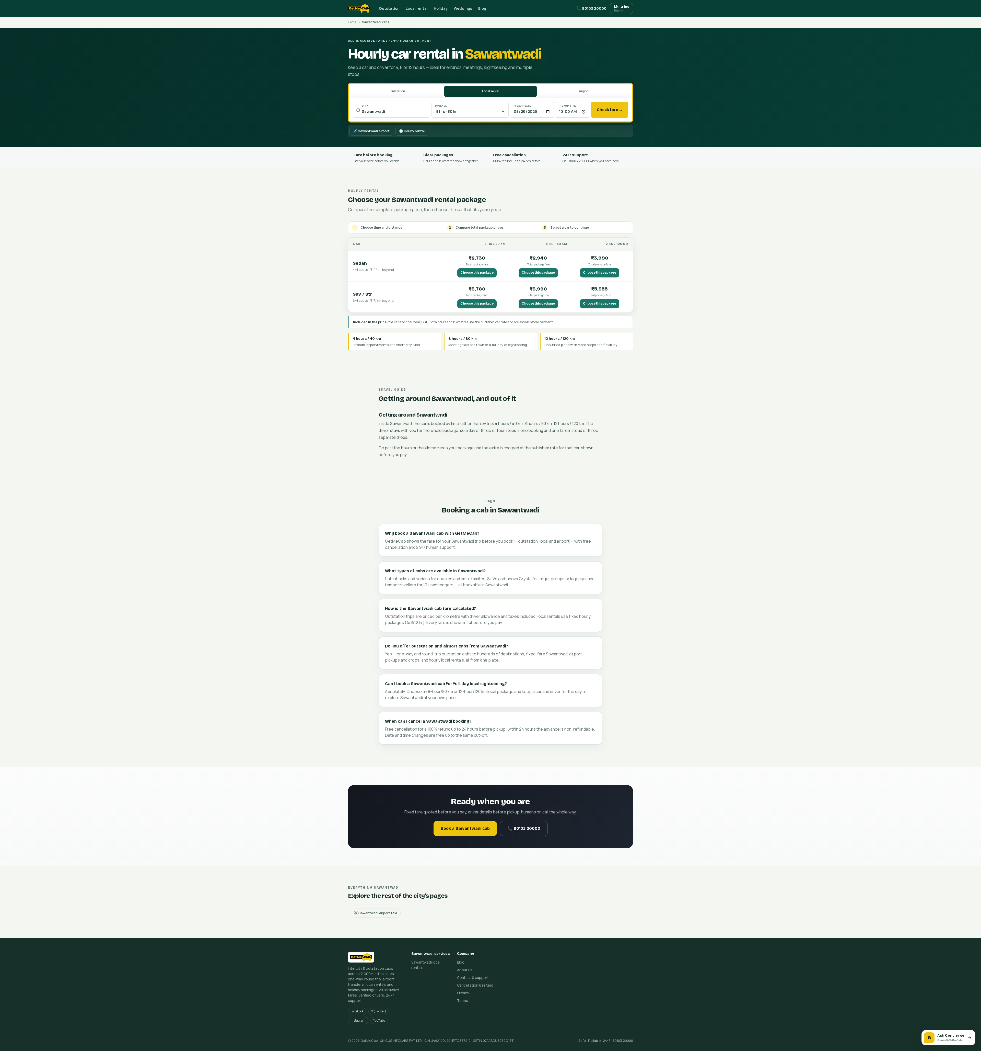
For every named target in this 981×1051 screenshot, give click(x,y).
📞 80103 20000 (591, 8)
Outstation (389, 8)
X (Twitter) (378, 1011)
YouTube (379, 1020)
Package (441, 105)
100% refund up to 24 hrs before (516, 161)
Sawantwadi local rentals (425, 965)
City (365, 105)
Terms (462, 1000)
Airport (584, 91)
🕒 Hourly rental (412, 131)
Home (352, 22)
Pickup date (522, 105)
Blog (482, 8)
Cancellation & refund (475, 985)
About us (464, 969)
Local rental (417, 8)
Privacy (463, 992)
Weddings (463, 8)
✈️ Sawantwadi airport (371, 131)
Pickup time (568, 105)
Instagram (358, 1020)
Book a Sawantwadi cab (465, 828)
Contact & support (473, 977)
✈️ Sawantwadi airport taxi (375, 913)
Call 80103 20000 (576, 161)
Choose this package (477, 272)
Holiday (441, 8)
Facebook (357, 1011)
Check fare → (610, 109)
